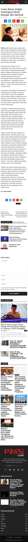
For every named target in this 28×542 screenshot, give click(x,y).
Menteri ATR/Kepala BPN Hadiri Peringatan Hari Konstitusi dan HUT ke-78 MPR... (7, 434)
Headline (3, 519)
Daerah (3, 516)
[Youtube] (22, 469)
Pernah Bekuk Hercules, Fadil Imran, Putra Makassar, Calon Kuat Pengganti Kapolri (17, 484)
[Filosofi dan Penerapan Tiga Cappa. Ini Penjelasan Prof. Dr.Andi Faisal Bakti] (5, 353)
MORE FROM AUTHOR (18, 222)
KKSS (2, 521)
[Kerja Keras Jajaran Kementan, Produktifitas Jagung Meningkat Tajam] (7, 399)
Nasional (3, 374)
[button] (26, 2)
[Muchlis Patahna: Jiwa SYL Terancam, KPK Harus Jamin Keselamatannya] (5, 502)
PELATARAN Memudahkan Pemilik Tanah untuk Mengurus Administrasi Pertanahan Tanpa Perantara (20, 384)
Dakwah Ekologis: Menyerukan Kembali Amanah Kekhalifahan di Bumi (18, 239)
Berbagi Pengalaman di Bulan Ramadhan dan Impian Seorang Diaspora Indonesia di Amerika (20, 214)
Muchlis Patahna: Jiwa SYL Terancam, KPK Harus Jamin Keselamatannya (18, 502)
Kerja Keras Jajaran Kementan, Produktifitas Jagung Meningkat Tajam (6, 410)
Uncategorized (4, 230)
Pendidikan (3, 526)
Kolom (2, 514)
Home (2, 5)
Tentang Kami (10, 537)
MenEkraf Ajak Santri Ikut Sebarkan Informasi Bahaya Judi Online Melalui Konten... (21, 410)
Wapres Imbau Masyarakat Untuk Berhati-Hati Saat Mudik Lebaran (7, 214)
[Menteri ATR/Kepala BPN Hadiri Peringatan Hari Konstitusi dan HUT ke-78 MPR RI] (7, 423)
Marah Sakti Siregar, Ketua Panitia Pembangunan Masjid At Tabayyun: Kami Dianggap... (13, 327)
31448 (26, 17)
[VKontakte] (18, 469)
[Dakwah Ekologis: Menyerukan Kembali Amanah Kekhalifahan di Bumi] (5, 239)
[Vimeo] (14, 469)
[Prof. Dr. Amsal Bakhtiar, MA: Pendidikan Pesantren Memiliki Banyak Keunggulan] (5, 343)
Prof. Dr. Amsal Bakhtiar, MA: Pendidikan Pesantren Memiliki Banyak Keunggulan (18, 344)
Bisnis (2, 530)
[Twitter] (9, 469)
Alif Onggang (4, 330)
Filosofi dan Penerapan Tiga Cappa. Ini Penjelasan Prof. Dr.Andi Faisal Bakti (18, 355)
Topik (6, 5)
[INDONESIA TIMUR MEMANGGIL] (5, 246)
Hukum (2, 528)
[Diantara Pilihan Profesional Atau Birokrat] (5, 494)
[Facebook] (5, 469)
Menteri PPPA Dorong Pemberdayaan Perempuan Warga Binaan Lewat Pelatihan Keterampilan (7, 383)
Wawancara (3, 322)
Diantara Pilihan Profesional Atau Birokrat (17, 493)
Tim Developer (17, 537)
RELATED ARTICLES (6, 222)
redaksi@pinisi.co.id (17, 465)
